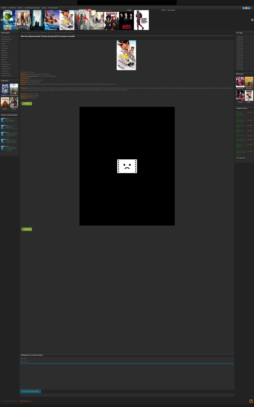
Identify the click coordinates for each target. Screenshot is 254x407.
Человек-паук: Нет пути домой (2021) (241, 151)
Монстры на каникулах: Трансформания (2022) (240, 114)
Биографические (7, 39)
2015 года (240, 59)
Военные (4, 55)
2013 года (240, 64)
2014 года (240, 62)
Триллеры (43, 33)
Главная (23, 33)
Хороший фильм (10, 121)
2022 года (240, 43)
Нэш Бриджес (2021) (239, 131)
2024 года (240, 39)
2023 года (240, 41)
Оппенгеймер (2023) (11, 148)
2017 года (240, 55)
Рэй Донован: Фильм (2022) (239, 120)
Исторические (6, 37)
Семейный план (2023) (11, 134)
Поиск (129, 10)
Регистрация (171, 10)
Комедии (4, 62)
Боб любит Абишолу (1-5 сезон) (14, 141)
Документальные (7, 75)
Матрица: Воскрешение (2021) (239, 146)
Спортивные (5, 73)
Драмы (4, 59)
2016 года (240, 57)
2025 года (240, 37)
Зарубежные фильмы (33, 33)
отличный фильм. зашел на (10, 136)
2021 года (240, 46)
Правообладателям (25, 401)
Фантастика (5, 41)
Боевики (4, 50)
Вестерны (5, 53)
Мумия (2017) (9, 127)
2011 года (240, 69)
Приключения (6, 69)
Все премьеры (241, 158)
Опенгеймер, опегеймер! (9, 150)
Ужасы (4, 43)
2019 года (240, 50)
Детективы (5, 57)
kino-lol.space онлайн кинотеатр (86, 11)
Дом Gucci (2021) (240, 135)
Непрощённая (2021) (240, 125)
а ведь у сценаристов (11, 128)
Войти (164, 10)
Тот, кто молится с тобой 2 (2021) (241, 139)
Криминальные (6, 64)
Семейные (5, 71)
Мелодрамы (5, 66)
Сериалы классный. (11, 142)
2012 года (240, 66)
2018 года (240, 53)
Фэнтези (4, 46)
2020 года (240, 48)
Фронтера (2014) (10, 120)
